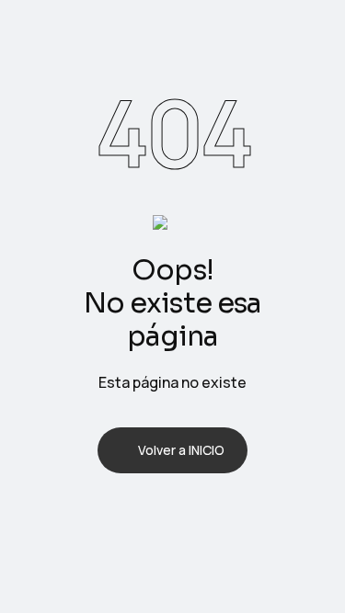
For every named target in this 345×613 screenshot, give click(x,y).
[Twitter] (149, 514)
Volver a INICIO (181, 450)
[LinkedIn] (196, 514)
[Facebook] (101, 514)
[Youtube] (244, 514)
